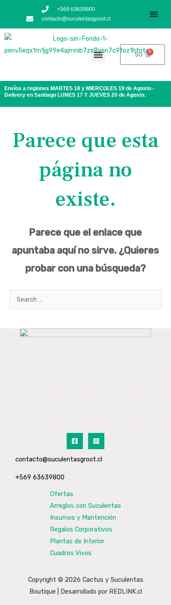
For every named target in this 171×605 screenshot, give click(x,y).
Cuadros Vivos (71, 553)
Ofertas (61, 494)
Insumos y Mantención (83, 517)
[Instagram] (96, 441)
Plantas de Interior (77, 541)
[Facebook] (75, 441)
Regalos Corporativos (81, 529)
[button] (98, 54)
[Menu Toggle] (154, 14)
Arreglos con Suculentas (85, 506)
